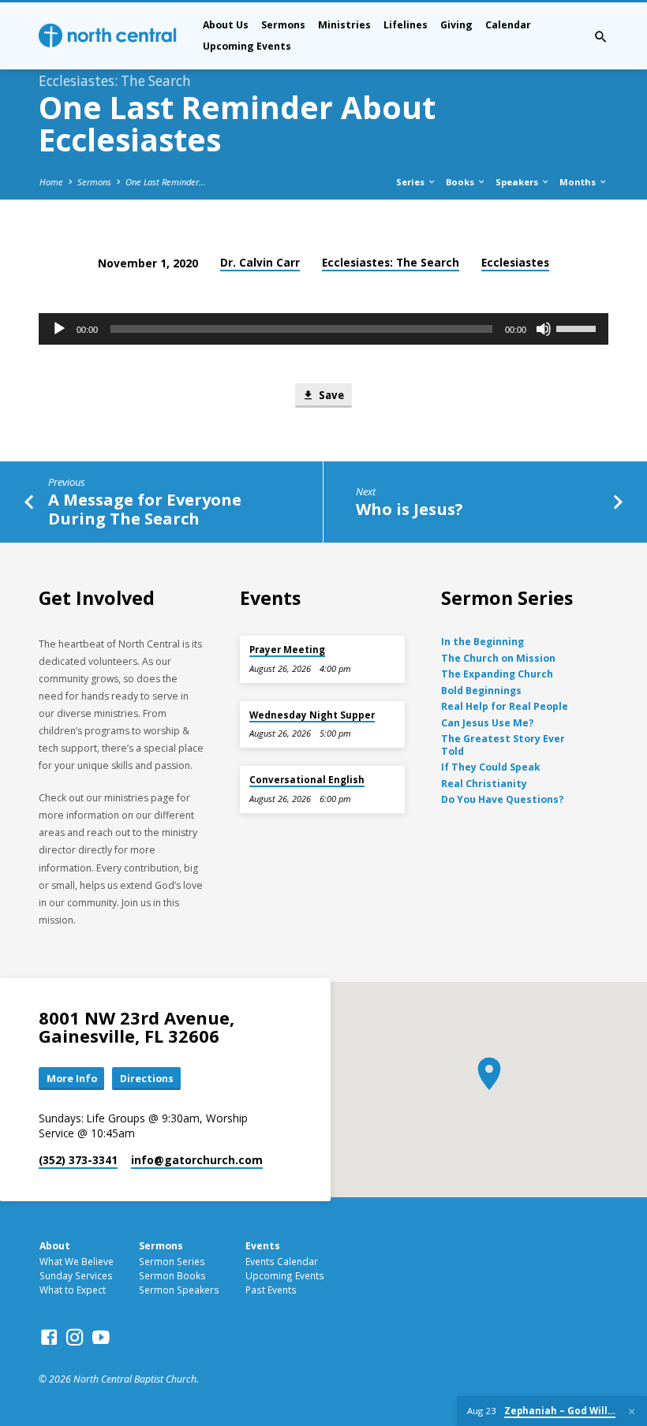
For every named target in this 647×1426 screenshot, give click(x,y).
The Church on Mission (498, 658)
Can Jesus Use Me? (487, 723)
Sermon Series (172, 1261)
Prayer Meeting (287, 649)
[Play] (59, 329)
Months (578, 182)
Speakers (518, 182)
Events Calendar (281, 1261)
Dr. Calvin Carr (260, 262)
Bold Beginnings (481, 690)
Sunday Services (76, 1275)
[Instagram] (75, 1337)
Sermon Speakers (179, 1289)
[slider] (578, 327)
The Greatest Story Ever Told (503, 745)
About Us (226, 25)
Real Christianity (484, 783)
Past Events (271, 1289)
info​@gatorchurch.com (197, 1159)
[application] (323, 329)
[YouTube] (101, 1337)
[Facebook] (49, 1337)
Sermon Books (172, 1275)
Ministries (344, 25)
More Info (72, 1078)
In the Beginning (482, 641)
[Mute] (544, 329)
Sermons (283, 25)
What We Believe (76, 1261)
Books (461, 182)
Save (330, 395)
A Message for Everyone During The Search (144, 508)
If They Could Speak (490, 767)
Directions (147, 1078)
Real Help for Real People (504, 706)
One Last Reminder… (165, 182)
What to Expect (72, 1289)
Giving (456, 25)
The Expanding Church (497, 674)
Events (262, 1245)
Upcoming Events (247, 46)
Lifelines (405, 25)
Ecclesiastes (515, 262)
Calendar (508, 25)
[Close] (632, 1411)
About (54, 1245)
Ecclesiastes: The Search (390, 262)
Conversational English (307, 780)
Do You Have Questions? (502, 799)
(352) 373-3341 (78, 1159)
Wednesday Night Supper (312, 715)
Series (411, 182)
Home (51, 182)
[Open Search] (600, 36)
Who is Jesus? (409, 509)
